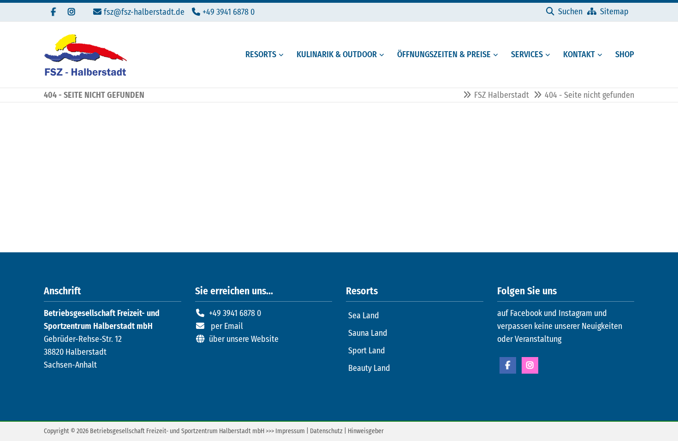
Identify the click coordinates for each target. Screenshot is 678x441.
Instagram (530, 365)
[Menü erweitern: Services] (549, 55)
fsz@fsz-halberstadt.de (144, 12)
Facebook (508, 365)
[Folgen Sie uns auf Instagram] (71, 12)
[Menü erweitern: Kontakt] (601, 55)
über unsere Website (244, 339)
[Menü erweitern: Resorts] (282, 55)
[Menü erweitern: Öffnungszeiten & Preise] (497, 55)
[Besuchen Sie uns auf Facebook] (53, 12)
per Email (227, 326)
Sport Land (366, 351)
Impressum (290, 431)
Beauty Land (369, 368)
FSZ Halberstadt (501, 95)
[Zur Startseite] (85, 55)
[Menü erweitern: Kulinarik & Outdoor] (383, 55)
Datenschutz (326, 431)
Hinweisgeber (366, 431)
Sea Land (363, 315)
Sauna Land (367, 333)
